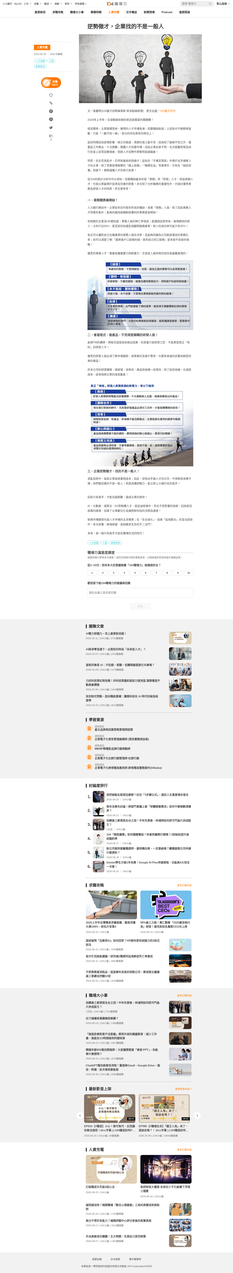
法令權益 (131, 12)
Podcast (167, 12)
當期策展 (184, 12)
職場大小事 (77, 12)
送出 (140, 606)
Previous (80, 1115)
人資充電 (113, 12)
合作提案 (115, 1259)
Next (197, 1115)
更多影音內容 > (183, 1089)
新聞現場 (149, 12)
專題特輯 (96, 12)
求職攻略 (57, 12)
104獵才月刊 (168, 111)
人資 (51, 61)
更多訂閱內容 (184, 885)
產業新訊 (40, 12)
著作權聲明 (135, 1259)
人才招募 (40, 61)
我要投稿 (97, 1259)
